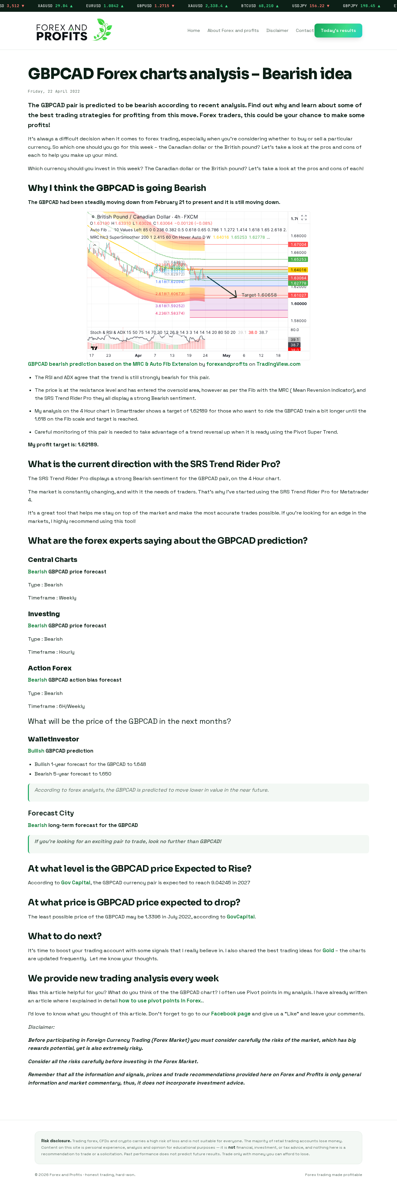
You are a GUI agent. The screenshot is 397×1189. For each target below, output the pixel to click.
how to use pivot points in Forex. (161, 1000)
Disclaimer (277, 30)
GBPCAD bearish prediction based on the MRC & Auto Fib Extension (113, 364)
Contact (305, 30)
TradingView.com (278, 364)
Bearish (37, 571)
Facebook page (231, 1013)
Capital (81, 882)
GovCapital (241, 916)
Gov (66, 882)
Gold (328, 950)
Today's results (338, 30)
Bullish (36, 751)
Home (194, 30)
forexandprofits (227, 364)
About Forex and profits (233, 30)
